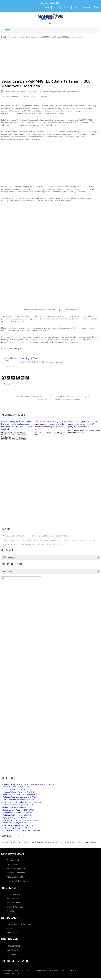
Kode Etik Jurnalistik (15, 877)
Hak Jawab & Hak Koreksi (17, 881)
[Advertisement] (50, 59)
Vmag (77, 970)
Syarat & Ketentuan (15, 907)
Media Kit (11, 928)
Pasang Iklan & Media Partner (19, 924)
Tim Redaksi (12, 864)
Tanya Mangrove (14, 894)
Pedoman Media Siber (16, 872)
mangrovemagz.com (11, 366)
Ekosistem (86, 7)
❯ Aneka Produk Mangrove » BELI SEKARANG (19, 794)
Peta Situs (11, 911)
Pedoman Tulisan (14, 898)
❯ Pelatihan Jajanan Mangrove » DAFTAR (17, 805)
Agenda (21, 37)
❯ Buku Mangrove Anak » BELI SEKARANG (17, 825)
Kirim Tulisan (12, 932)
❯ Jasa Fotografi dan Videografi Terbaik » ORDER (20, 830)
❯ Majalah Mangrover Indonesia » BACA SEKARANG (21, 802)
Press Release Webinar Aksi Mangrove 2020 (50, 434)
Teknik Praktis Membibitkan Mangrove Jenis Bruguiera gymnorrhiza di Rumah (72, 397)
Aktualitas (12, 37)
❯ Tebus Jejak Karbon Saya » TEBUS (15, 787)
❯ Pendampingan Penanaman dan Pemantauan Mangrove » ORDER (28, 784)
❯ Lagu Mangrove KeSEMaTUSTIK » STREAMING (20, 820)
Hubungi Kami (13, 954)
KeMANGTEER (33, 198)
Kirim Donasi (12, 950)
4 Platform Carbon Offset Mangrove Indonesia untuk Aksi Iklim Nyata (32, 544)
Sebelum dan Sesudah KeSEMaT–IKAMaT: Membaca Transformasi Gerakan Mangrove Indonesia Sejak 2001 (49, 540)
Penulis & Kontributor (16, 868)
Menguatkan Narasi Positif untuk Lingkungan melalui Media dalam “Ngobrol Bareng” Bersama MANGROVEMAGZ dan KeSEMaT (14, 436)
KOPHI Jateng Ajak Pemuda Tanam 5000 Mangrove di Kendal (84, 431)
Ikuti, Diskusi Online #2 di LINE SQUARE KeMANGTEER (31, 397)
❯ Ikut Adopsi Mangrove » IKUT (13, 789)
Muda (56, 7)
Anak (47, 7)
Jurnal (7, 973)
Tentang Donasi (13, 946)
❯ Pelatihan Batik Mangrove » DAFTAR (16, 815)
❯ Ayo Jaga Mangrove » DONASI (13, 817)
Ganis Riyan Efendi (10, 97)
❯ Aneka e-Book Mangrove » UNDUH (15, 822)
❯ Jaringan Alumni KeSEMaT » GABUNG (16, 812)
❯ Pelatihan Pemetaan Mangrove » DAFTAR (18, 797)
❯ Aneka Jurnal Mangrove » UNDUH (15, 807)
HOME (3, 37)
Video (18, 973)
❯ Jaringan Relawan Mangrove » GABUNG (17, 792)
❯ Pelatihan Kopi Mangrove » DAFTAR (16, 828)
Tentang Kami (13, 860)
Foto (12, 973)
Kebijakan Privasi (14, 902)
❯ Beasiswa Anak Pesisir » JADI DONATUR (17, 810)
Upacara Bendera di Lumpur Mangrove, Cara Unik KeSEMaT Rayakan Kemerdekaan (39, 536)
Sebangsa (17, 348)
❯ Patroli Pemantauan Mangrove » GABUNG (18, 799)
